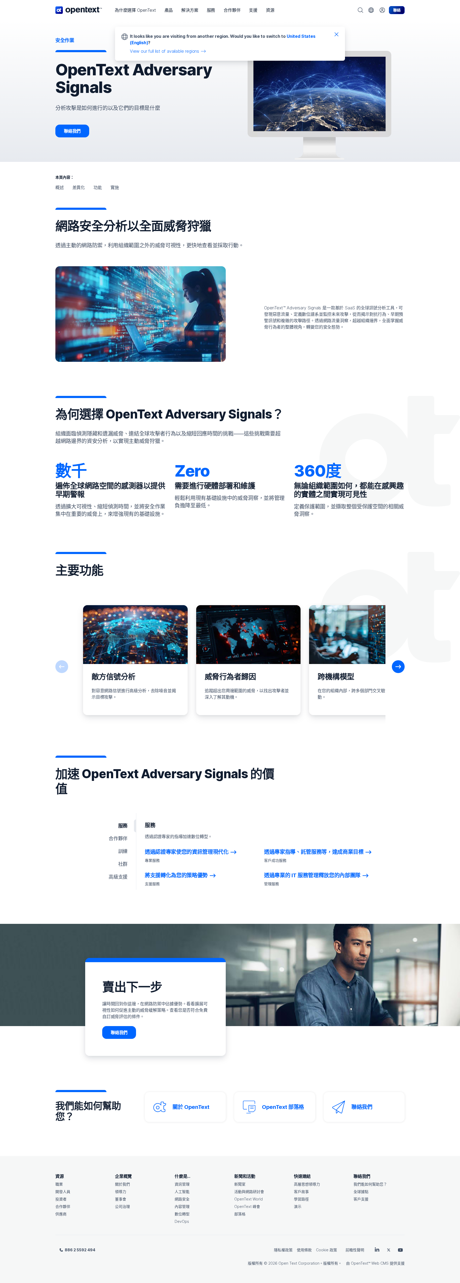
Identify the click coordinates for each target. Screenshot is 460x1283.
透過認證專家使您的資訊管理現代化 (187, 852)
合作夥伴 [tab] (118, 838)
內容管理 (182, 1206)
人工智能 (182, 1191)
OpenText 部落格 (283, 1107)
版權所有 (255, 1263)
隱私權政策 (283, 1250)
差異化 (78, 187)
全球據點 (361, 1191)
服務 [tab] (123, 826)
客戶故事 (301, 1191)
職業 (59, 1184)
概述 (59, 187)
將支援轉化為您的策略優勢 (176, 875)
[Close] (336, 34)
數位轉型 (182, 1214)
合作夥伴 (62, 1206)
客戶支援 (361, 1199)
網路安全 (182, 1199)
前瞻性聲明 (355, 1250)
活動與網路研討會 (249, 1191)
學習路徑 (301, 1199)
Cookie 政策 (326, 1250)
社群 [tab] (123, 864)
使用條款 (304, 1250)
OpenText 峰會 (247, 1206)
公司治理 (122, 1206)
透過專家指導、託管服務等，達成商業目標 (314, 852)
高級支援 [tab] (118, 877)
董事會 (120, 1199)
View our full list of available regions (164, 51)
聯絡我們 (72, 131)
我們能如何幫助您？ (370, 1184)
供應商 (61, 1214)
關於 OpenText (190, 1107)
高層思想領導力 (307, 1184)
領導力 (120, 1191)
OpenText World (248, 1199)
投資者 (61, 1199)
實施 (114, 187)
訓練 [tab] (123, 851)
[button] (135, 10)
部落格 (239, 1214)
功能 (97, 187)
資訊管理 (182, 1184)
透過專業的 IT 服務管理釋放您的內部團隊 (312, 875)
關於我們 (122, 1184)
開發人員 (62, 1191)
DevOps (182, 1221)
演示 (297, 1206)
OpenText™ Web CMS (370, 1263)
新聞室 (239, 1184)
